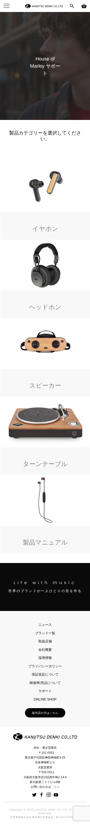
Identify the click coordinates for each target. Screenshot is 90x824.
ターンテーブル (45, 464)
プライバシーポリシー (45, 666)
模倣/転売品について (45, 683)
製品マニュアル (45, 542)
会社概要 (45, 650)
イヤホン (45, 228)
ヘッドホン (45, 307)
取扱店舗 (45, 641)
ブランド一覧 (45, 633)
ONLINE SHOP (45, 699)
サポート (45, 691)
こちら (55, 786)
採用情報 (45, 658)
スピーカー (45, 385)
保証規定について (45, 674)
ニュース (45, 625)
